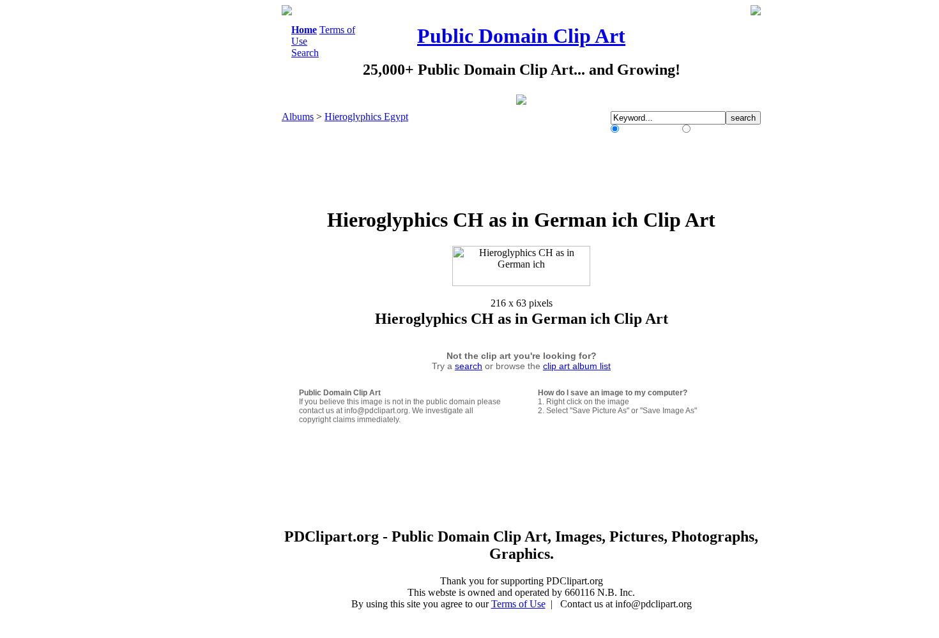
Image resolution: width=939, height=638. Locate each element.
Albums (298, 116)
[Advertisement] (229, 196)
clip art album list (577, 366)
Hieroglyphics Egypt (366, 116)
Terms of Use (518, 603)
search (468, 366)
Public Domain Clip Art (521, 35)
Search (305, 52)
